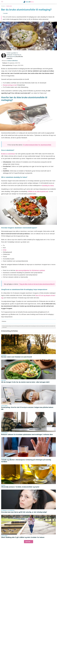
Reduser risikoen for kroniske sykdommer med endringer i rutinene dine (27, 434)
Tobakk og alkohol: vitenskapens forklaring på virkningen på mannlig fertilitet (26, 461)
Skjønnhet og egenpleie (7, 510)
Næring (3, 485)
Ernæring (3, 355)
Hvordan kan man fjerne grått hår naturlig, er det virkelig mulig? (24, 512)
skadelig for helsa (48, 185)
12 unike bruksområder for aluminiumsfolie (37, 145)
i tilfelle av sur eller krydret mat (37, 191)
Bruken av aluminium (8, 153)
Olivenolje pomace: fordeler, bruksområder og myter (20, 487)
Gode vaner (9, 6)
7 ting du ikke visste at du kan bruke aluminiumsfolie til (36, 284)
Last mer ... (28, 541)
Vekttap (3, 380)
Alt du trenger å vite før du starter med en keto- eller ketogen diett (25, 382)
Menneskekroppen (6, 458)
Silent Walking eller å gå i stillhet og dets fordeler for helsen (22, 537)
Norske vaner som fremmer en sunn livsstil (16, 357)
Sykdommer (4, 432)
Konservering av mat (10, 85)
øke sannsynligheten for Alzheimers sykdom (30, 270)
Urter (4, 250)
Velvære (3, 6)
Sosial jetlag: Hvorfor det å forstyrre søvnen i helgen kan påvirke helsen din (27, 408)
